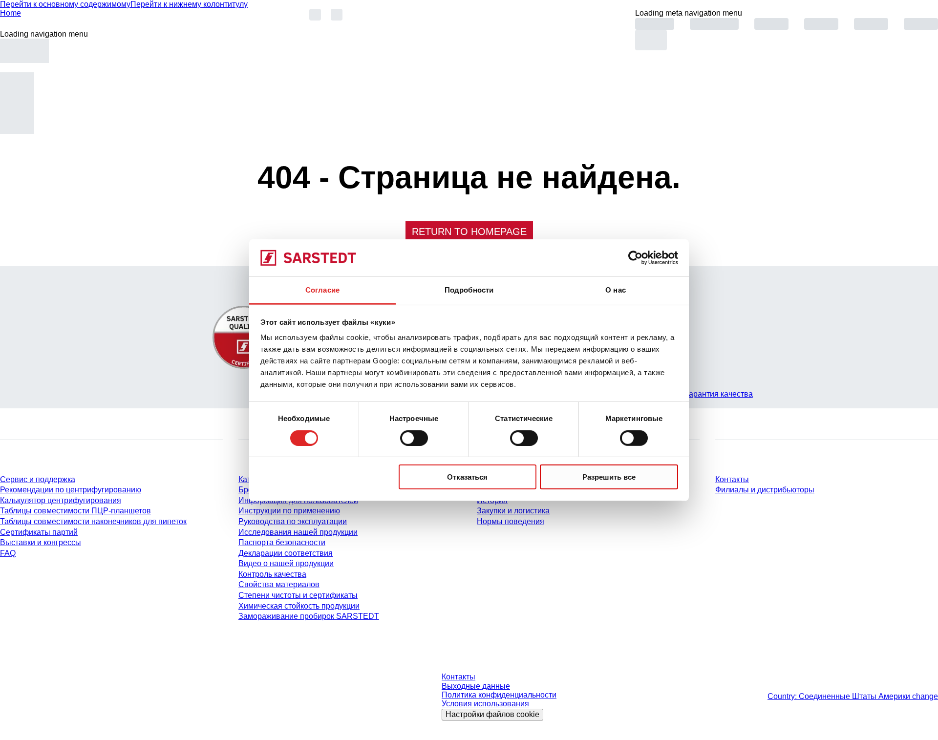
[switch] (414, 437)
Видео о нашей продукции (286, 563)
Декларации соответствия (285, 553)
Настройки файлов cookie (492, 714)
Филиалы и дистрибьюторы (764, 490)
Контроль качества (272, 574)
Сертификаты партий (39, 532)
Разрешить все (609, 477)
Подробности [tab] (469, 290)
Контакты (732, 479)
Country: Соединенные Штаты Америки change (852, 696)
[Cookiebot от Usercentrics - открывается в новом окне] (635, 258)
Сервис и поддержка (37, 479)
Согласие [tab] (322, 290)
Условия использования (485, 703)
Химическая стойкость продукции (299, 606)
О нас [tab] (615, 290)
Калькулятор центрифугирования (60, 500)
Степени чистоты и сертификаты (298, 595)
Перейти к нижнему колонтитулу (189, 4)
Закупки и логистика (513, 511)
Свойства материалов (279, 584)
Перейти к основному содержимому (65, 4)
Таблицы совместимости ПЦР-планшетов (75, 511)
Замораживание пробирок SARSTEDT (308, 616)
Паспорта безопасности (281, 542)
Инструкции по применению (289, 511)
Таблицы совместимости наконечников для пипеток (93, 521)
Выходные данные (476, 686)
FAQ (8, 553)
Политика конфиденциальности (499, 695)
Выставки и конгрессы (40, 542)
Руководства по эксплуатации (292, 521)
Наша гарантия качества (708, 394)
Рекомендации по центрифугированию (70, 490)
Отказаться (467, 477)
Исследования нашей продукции (298, 532)
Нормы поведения (510, 521)
